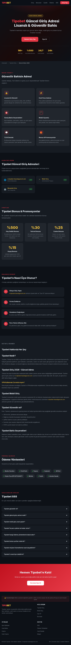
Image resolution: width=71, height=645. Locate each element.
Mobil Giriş (40, 610)
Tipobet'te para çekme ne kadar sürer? (35, 528)
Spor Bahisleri (5, 625)
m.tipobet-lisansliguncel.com (17, 293)
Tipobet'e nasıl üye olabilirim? (35, 554)
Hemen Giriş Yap (30, 39)
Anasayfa (4, 63)
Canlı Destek (40, 631)
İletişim (39, 634)
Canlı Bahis (5, 628)
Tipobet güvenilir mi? (35, 509)
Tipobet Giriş (12, 63)
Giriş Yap (65, 2)
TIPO (6, 2)
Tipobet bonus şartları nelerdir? (35, 541)
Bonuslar (38, 2)
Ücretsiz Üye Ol (35, 583)
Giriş (32, 2)
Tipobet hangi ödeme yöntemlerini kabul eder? (35, 535)
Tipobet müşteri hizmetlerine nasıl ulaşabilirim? (35, 548)
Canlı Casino (5, 634)
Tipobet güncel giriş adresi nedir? (35, 515)
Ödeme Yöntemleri (42, 628)
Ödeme (51, 2)
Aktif (31, 179)
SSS (57, 2)
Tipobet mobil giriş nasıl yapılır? (35, 522)
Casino (4, 631)
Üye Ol (44, 39)
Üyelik (45, 2)
